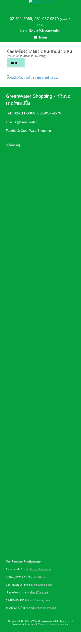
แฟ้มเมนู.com (41, 577)
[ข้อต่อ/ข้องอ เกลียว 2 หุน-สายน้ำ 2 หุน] (32, 77)
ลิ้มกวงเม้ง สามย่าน (41, 569)
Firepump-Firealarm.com (43, 607)
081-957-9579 (46, 18)
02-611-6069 (21, 18)
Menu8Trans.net (39, 592)
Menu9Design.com (41, 584)
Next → (16, 63)
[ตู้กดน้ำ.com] (40, 2)
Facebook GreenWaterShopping (28, 130)
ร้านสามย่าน (62, 624)
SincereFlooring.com (38, 600)
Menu (43, 37)
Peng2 (43, 56)
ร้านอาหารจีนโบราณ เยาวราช (39, 624)
